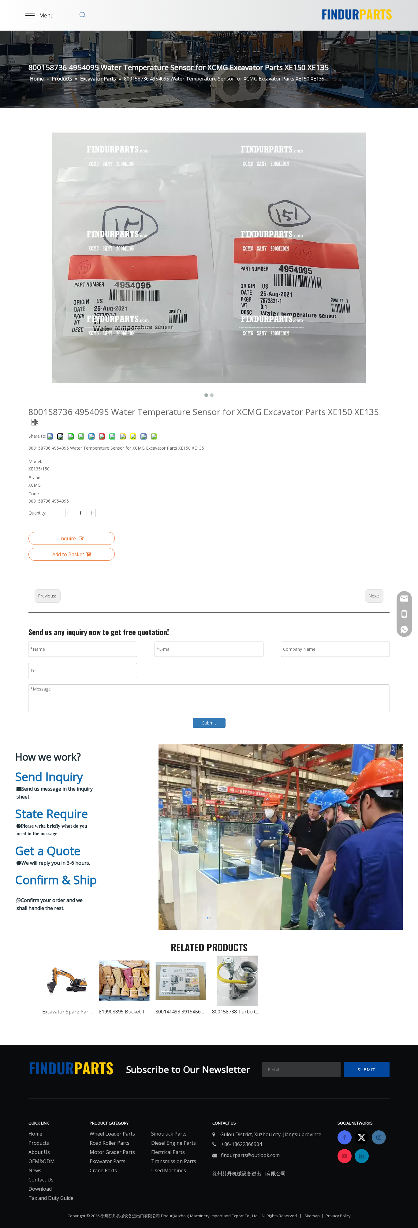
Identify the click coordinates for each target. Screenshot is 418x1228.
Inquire (67, 538)
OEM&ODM (41, 1161)
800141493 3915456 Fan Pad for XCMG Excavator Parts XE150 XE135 (180, 1011)
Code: (34, 493)
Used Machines (168, 1170)
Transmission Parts (173, 1161)
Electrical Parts (168, 1152)
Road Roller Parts (109, 1143)
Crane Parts (103, 1170)
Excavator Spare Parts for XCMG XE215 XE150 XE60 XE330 (67, 1011)
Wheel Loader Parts (112, 1133)
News (34, 1170)
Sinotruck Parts (169, 1133)
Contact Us (41, 1179)
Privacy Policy (338, 1216)
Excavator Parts (107, 1161)
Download (40, 1188)
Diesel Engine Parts (173, 1143)
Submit (209, 723)
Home (35, 1133)
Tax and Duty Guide (50, 1198)
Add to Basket (68, 554)
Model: (35, 461)
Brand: (34, 478)
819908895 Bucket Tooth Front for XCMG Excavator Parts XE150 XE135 (124, 1011)
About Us (39, 1152)
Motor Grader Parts (112, 1152)
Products (38, 1143)
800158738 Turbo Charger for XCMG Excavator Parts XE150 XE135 (237, 1011)
